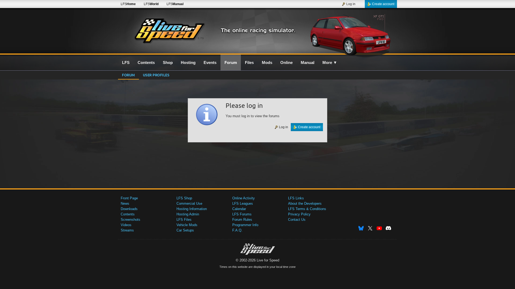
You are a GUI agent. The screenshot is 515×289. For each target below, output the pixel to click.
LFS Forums (242, 214)
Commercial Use (189, 203)
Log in (350, 4)
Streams (127, 230)
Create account (383, 4)
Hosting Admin (187, 214)
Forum (128, 75)
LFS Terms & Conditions (307, 209)
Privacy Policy (299, 214)
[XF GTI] (351, 34)
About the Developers (305, 203)
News (125, 203)
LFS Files (184, 220)
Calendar (239, 209)
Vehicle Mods (186, 225)
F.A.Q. (237, 230)
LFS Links (296, 198)
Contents (128, 214)
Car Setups (185, 230)
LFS (128, 4)
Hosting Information (191, 209)
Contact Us (297, 220)
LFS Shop (184, 198)
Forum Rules (242, 220)
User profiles (156, 75)
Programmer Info (245, 225)
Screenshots (130, 220)
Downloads (129, 209)
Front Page (129, 198)
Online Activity (243, 198)
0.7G (201, 38)
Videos (126, 225)
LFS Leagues (242, 203)
